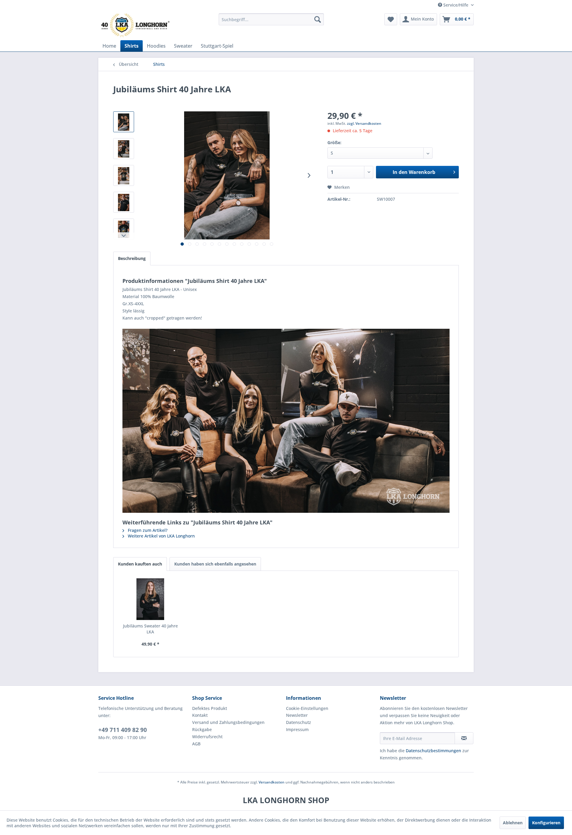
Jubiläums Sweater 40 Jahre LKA (150, 629)
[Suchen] (317, 19)
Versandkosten (272, 782)
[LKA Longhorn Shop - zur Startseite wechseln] (135, 25)
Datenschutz (298, 722)
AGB (196, 744)
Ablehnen (513, 822)
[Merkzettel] (390, 19)
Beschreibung (132, 258)
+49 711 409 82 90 (122, 730)
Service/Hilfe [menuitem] (456, 5)
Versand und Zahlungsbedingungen (228, 722)
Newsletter (297, 715)
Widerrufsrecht (207, 736)
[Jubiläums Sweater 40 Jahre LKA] (150, 599)
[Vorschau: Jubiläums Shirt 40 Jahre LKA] (123, 121)
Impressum (297, 729)
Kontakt (200, 715)
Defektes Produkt (209, 708)
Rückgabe (202, 729)
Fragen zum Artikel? (147, 530)
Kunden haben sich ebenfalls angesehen (215, 564)
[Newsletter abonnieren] (464, 738)
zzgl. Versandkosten (364, 123)
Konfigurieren (546, 822)
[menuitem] (271, 19)
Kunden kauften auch (140, 564)
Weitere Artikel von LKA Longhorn (161, 536)
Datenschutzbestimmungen (433, 750)
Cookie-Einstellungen (307, 708)
